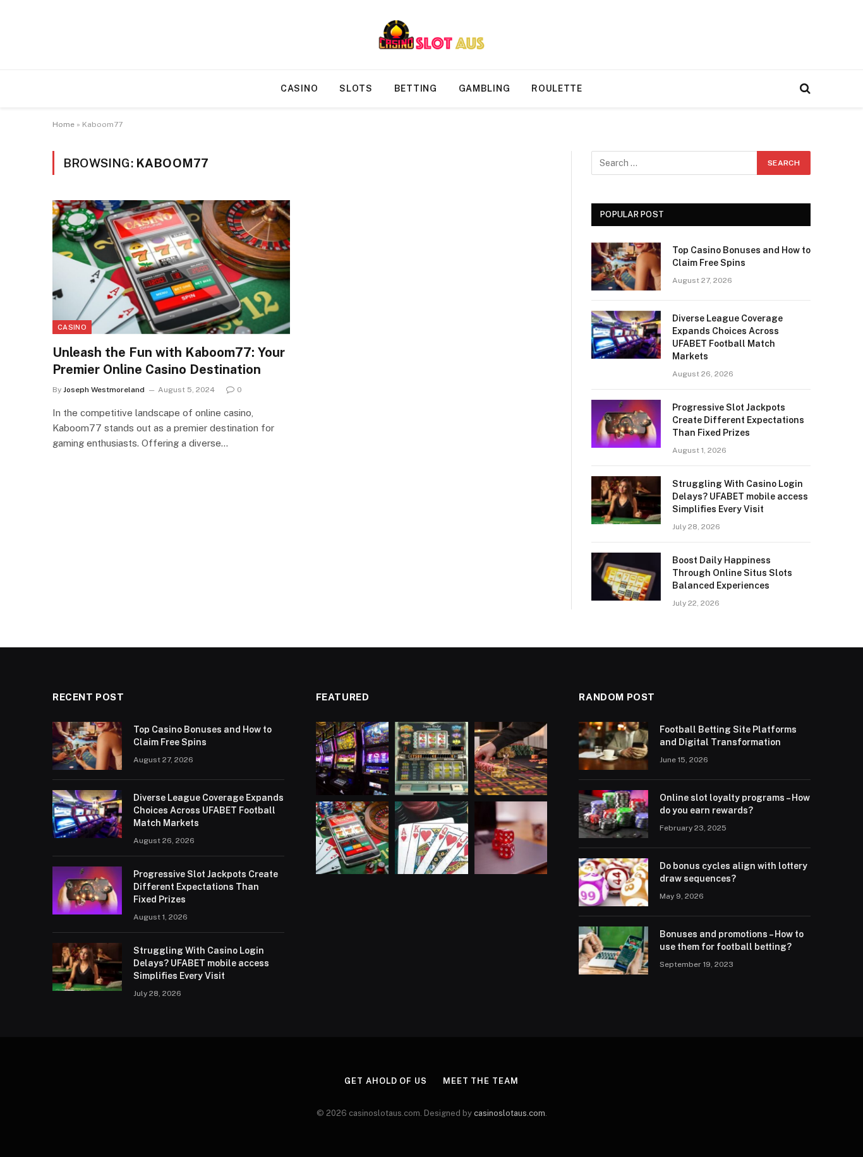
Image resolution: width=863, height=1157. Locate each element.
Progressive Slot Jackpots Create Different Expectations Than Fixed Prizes (738, 420)
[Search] (804, 89)
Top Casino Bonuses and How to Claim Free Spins (741, 256)
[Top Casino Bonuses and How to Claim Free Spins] (626, 267)
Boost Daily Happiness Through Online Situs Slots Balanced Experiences (732, 572)
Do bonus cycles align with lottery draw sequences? (733, 872)
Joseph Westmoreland (104, 389)
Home (63, 124)
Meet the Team (481, 1081)
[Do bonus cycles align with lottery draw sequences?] (613, 882)
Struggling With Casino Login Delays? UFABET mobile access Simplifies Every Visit (740, 496)
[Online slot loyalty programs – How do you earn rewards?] (613, 814)
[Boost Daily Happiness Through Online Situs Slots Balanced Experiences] (626, 577)
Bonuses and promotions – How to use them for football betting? (732, 940)
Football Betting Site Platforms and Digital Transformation (728, 735)
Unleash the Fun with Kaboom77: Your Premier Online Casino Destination (168, 361)
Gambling (484, 88)
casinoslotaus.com (509, 1113)
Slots (356, 88)
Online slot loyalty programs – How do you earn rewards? (735, 804)
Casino (299, 88)
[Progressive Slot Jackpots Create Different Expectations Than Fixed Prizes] (626, 424)
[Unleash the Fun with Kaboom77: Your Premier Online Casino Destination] (171, 267)
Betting (415, 88)
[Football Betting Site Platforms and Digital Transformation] (613, 746)
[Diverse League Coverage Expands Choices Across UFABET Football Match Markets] (626, 335)
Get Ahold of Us (385, 1081)
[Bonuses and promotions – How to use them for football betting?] (613, 950)
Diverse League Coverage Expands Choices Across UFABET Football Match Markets (727, 337)
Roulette (556, 88)
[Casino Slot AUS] (431, 34)
